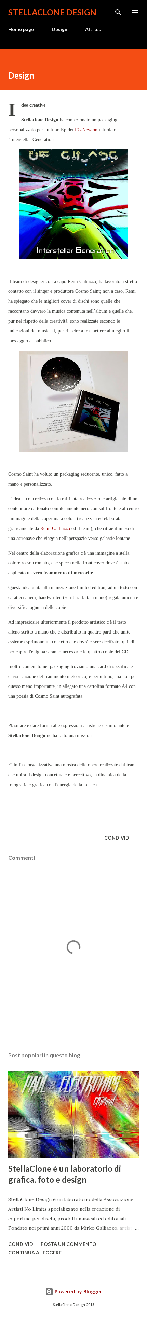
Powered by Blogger (77, 1291)
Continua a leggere (35, 1252)
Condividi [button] (117, 838)
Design (59, 29)
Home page (21, 29)
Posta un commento (68, 1244)
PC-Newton (86, 129)
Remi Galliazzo (55, 528)
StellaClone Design (52, 12)
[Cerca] (118, 12)
